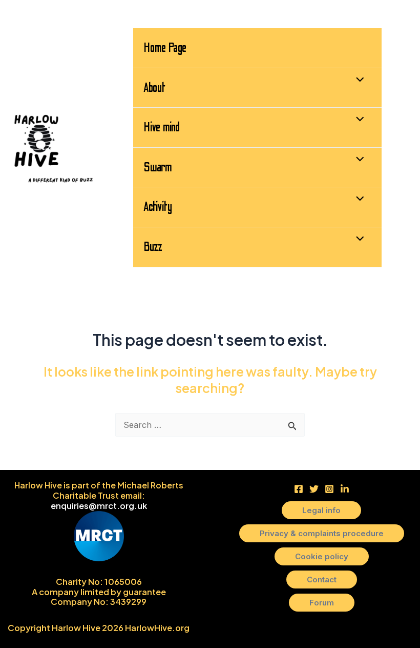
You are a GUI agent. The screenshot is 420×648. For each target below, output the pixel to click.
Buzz (152, 247)
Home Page (164, 48)
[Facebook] (298, 489)
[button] (321, 510)
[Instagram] (329, 489)
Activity (157, 207)
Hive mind (161, 127)
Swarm (157, 167)
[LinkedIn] (344, 489)
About (154, 88)
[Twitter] (314, 489)
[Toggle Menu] (357, 80)
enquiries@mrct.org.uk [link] (99, 505)
